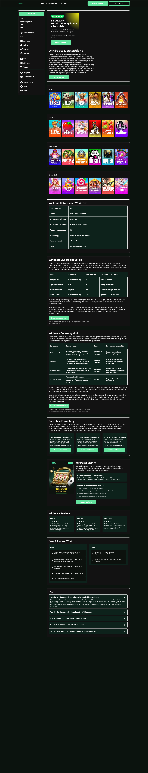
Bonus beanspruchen (59, 406)
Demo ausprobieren (59, 318)
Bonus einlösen (60, 450)
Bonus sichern (61, 42)
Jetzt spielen (59, 77)
